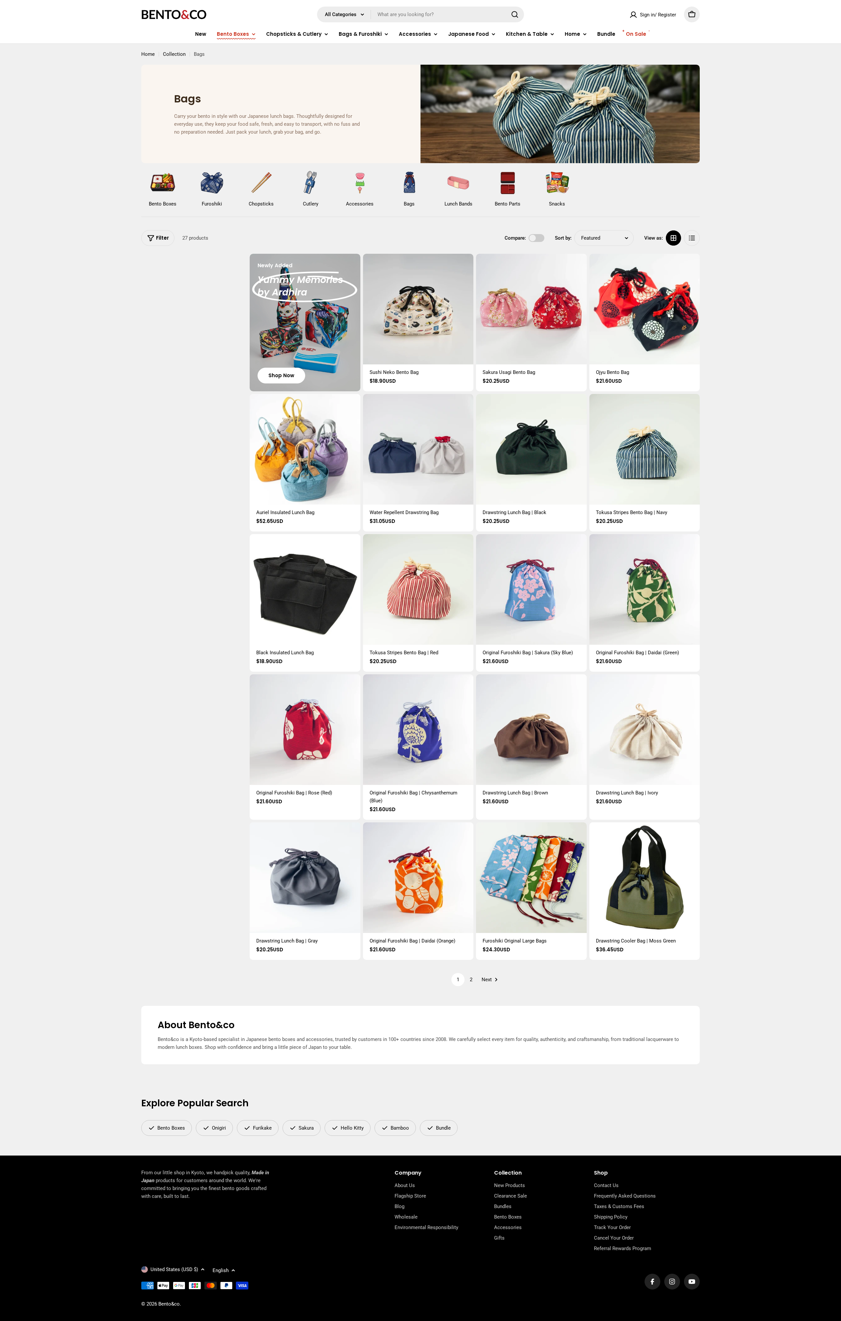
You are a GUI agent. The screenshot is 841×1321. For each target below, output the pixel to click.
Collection (174, 54)
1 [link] (458, 980)
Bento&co (169, 1304)
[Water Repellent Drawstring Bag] (418, 449)
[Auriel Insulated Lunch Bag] (305, 449)
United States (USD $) (174, 1269)
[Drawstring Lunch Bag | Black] (531, 449)
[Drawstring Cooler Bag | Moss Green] (644, 877)
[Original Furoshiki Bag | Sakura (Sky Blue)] (531, 589)
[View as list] (692, 238)
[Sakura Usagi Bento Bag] (531, 309)
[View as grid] (673, 238)
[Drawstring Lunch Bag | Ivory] (644, 729)
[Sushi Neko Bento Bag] (418, 309)
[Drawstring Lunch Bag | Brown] (531, 729)
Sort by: (563, 238)
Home (148, 54)
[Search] (515, 14)
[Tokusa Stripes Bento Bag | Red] (418, 589)
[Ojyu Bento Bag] (644, 309)
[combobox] (420, 14)
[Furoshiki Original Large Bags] (531, 877)
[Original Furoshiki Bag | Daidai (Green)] (644, 589)
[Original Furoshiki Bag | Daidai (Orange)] (418, 877)
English (221, 1270)
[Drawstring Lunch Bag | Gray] (305, 877)
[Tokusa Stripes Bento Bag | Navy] (644, 449)
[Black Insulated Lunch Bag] (305, 589)
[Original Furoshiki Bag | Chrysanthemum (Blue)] (418, 729)
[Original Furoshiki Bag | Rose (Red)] (305, 729)
